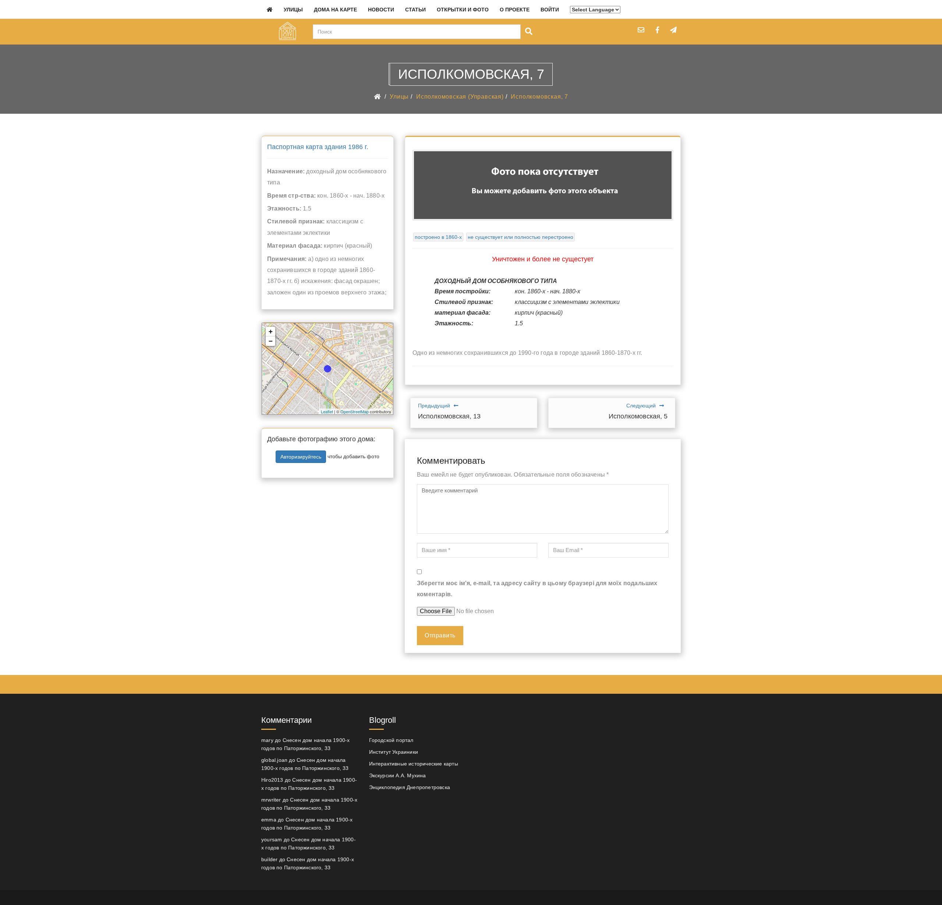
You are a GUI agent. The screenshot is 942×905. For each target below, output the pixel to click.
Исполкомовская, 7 (539, 96)
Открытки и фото (463, 10)
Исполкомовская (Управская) (460, 96)
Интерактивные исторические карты (413, 764)
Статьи (415, 10)
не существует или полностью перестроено (520, 237)
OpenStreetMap (354, 411)
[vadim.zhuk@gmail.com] (641, 29)
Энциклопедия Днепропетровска (409, 787)
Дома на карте (335, 10)
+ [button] (271, 331)
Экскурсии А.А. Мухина (397, 775)
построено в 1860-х (438, 237)
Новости (381, 10)
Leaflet (327, 411)
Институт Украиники (393, 752)
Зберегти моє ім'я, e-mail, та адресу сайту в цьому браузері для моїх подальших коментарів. (537, 588)
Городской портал (391, 740)
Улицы (293, 10)
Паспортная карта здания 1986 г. (317, 147)
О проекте (515, 10)
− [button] (271, 341)
